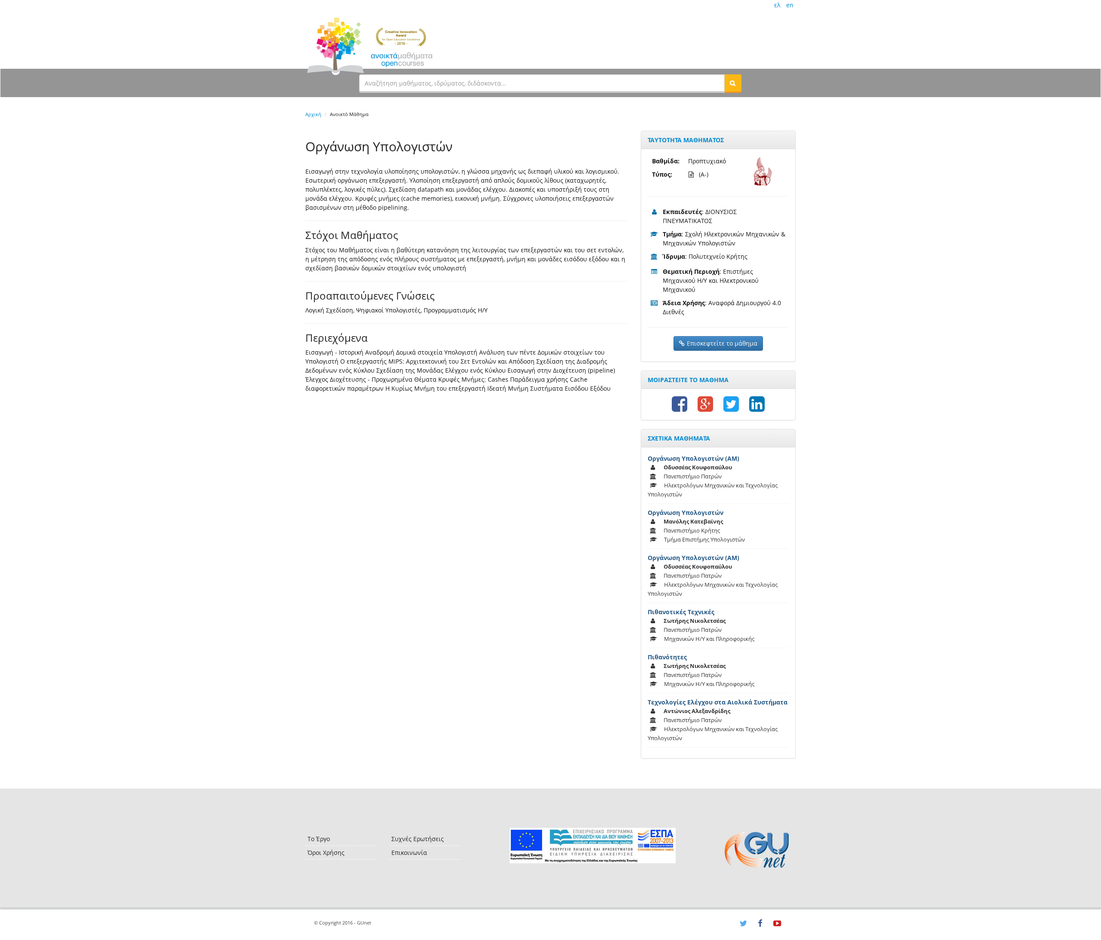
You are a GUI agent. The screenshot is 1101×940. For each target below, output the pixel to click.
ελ (777, 5)
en (789, 5)
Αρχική (313, 114)
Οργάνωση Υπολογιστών (685, 512)
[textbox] (542, 83)
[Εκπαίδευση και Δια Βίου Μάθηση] (592, 845)
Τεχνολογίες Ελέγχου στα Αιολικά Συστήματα (717, 702)
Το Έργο (319, 839)
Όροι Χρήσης (326, 852)
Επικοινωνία (409, 852)
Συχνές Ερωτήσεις (417, 839)
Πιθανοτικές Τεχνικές (681, 612)
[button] (732, 83)
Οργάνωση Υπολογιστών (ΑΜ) (693, 458)
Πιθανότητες (667, 657)
